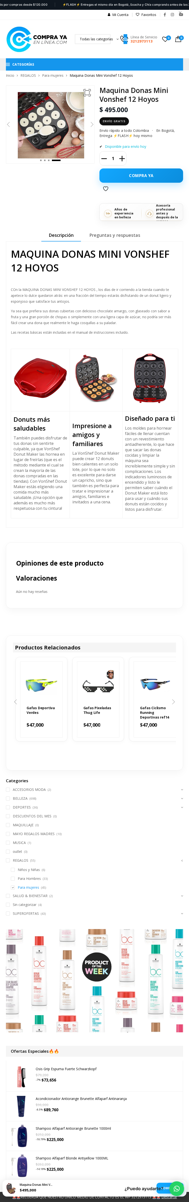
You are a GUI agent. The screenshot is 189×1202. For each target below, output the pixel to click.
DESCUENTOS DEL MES (32, 816)
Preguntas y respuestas (114, 235)
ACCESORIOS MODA (29, 789)
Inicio (10, 75)
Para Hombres (29, 878)
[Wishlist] (106, 191)
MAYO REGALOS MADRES (34, 833)
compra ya (141, 175)
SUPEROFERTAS (26, 913)
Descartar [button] (169, 1197)
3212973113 (141, 41)
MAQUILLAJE (23, 825)
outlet (17, 851)
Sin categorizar (24, 904)
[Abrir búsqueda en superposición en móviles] (92, 39)
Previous (8, 124)
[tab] (61, 236)
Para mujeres (52, 75)
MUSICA (19, 842)
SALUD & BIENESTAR (30, 895)
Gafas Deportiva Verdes (41, 710)
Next (92, 124)
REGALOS (28, 75)
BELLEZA (20, 798)
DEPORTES (22, 807)
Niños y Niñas (29, 869)
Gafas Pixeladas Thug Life (97, 710)
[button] (87, 92)
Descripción (61, 235)
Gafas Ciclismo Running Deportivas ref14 (154, 713)
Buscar (125, 39)
